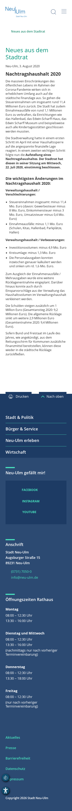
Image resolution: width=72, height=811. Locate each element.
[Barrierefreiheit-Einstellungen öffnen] (5, 790)
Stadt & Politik (20, 417)
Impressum (15, 779)
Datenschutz (15, 768)
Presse (11, 748)
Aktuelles (13, 737)
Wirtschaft (16, 452)
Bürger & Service (22, 429)
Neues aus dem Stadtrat (28, 31)
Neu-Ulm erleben (22, 440)
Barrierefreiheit (18, 758)
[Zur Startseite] (16, 12)
